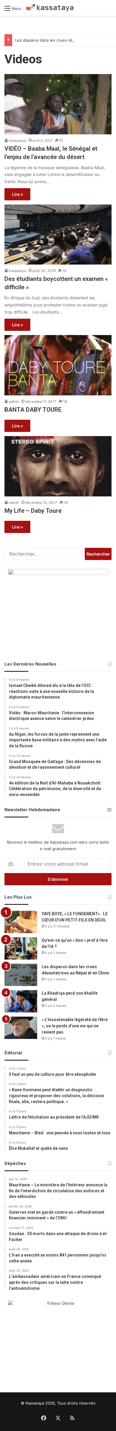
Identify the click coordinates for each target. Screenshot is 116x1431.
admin (14, 401)
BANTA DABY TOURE (33, 409)
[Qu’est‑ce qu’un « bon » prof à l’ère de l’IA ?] (20, 948)
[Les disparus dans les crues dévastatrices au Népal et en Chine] (20, 975)
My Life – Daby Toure (33, 510)
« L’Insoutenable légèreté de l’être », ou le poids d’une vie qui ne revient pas (75, 1025)
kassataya (17, 140)
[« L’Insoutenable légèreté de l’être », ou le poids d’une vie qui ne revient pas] (20, 1028)
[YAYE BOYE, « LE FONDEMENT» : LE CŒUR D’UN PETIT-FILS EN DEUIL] (20, 922)
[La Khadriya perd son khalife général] (20, 1001)
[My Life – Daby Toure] (58, 466)
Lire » (17, 194)
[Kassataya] (49, 8)
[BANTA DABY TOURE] (58, 365)
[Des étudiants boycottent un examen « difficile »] (58, 235)
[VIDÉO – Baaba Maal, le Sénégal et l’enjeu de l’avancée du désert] (58, 104)
